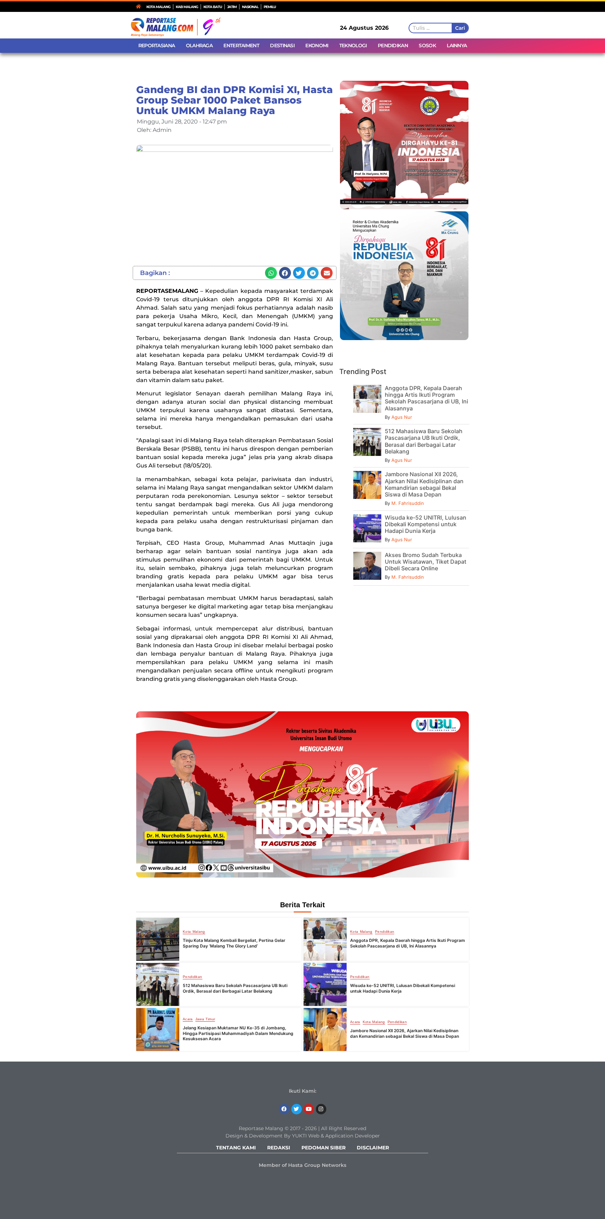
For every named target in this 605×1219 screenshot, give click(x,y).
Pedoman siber (323, 1147)
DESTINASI (282, 45)
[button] (271, 273)
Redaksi (278, 1147)
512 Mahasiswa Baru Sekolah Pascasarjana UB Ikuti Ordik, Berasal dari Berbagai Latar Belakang (424, 441)
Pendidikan (385, 931)
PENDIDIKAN (393, 45)
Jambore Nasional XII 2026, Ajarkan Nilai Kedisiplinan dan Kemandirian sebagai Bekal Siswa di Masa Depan (424, 484)
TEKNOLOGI (353, 45)
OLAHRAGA (199, 45)
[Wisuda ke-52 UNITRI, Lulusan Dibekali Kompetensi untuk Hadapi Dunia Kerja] (325, 984)
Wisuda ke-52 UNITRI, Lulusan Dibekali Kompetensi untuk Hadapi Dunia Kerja (425, 524)
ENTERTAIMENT (241, 45)
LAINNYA (457, 45)
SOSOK (427, 45)
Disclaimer (373, 1147)
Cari (460, 28)
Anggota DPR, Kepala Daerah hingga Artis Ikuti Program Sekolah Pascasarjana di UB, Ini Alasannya (426, 398)
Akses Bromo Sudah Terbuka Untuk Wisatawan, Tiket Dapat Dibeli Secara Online (425, 561)
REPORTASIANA (156, 45)
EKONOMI (316, 45)
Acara (188, 1019)
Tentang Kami (236, 1147)
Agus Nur (401, 417)
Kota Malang (194, 931)
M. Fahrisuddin (407, 503)
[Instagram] (321, 1109)
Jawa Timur (205, 1019)
